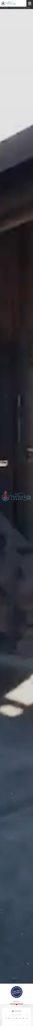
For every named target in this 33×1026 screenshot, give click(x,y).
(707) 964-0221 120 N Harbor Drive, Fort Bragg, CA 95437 (15, 8)
